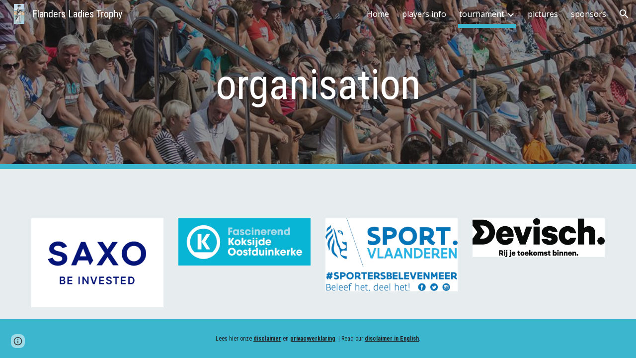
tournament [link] (481, 13)
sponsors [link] (588, 13)
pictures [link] (543, 13)
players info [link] (424, 13)
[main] (318, 85)
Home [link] (378, 13)
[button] (624, 14)
